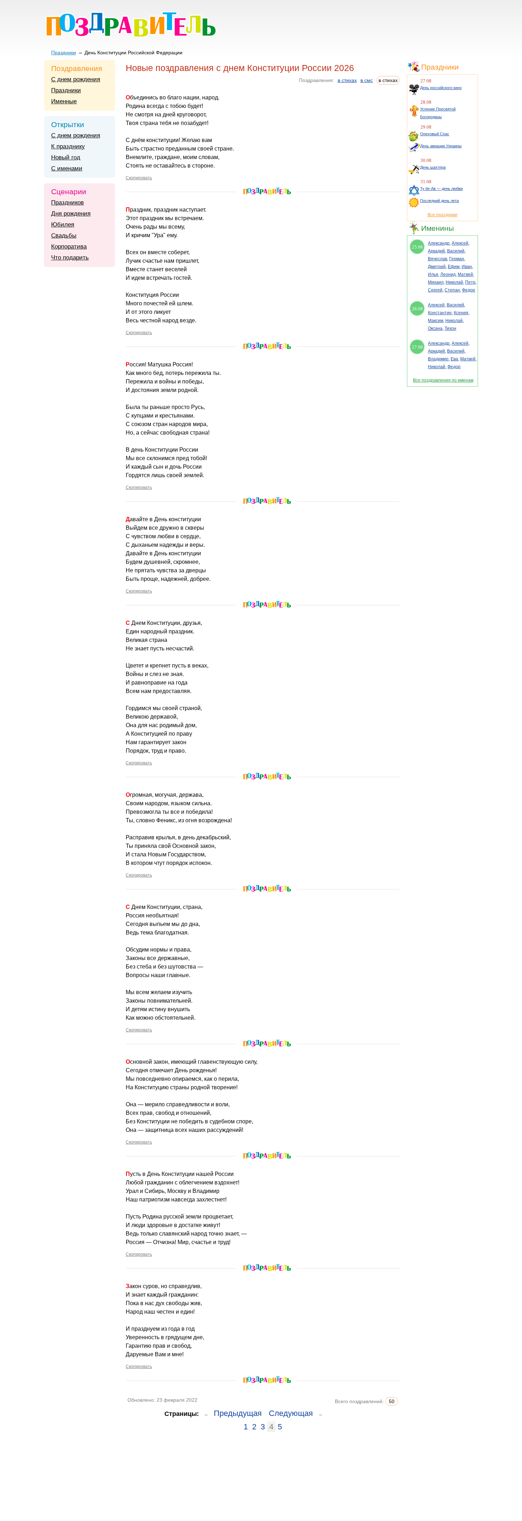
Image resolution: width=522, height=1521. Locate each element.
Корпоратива (69, 246)
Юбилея (62, 224)
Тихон (450, 328)
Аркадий (436, 251)
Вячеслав (437, 258)
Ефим (454, 266)
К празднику (68, 146)
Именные (64, 101)
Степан (452, 290)
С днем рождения (75, 79)
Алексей (460, 243)
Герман (456, 258)
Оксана (435, 328)
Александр (439, 243)
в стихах (347, 80)
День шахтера (433, 167)
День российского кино (441, 88)
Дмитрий (437, 266)
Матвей (465, 274)
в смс (366, 80)
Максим (435, 320)
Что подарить (70, 257)
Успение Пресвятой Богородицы (438, 113)
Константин (440, 312)
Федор (468, 290)
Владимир (438, 358)
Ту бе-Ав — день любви (441, 188)
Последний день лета (439, 200)
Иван (467, 266)
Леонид (448, 274)
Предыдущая (238, 1413)
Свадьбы (63, 235)
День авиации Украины (441, 146)
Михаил (436, 282)
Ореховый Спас (434, 134)
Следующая (291, 1413)
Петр (470, 282)
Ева (454, 358)
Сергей (435, 290)
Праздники (63, 52)
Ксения (461, 312)
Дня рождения (71, 213)
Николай (454, 282)
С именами (66, 168)
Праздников (67, 202)
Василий (455, 251)
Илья (433, 274)
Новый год (65, 157)
